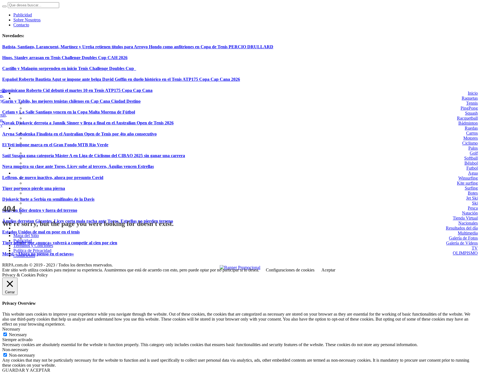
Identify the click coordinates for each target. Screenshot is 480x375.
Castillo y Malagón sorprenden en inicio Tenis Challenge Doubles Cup (69, 68)
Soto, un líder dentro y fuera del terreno (39, 210)
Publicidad (22, 240)
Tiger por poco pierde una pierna (33, 188)
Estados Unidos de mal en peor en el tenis (41, 232)
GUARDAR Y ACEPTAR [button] (26, 370)
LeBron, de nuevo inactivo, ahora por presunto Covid (52, 177)
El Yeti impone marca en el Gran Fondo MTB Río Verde (55, 144)
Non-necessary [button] (15, 349)
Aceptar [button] (328, 270)
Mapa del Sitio (26, 235)
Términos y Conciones (33, 245)
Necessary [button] (11, 329)
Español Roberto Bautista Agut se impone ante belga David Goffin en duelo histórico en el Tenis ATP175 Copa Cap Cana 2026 (121, 79)
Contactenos (24, 255)
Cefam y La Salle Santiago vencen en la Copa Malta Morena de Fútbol (68, 112)
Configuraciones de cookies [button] (290, 270)
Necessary (18, 334)
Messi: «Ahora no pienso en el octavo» (38, 253)
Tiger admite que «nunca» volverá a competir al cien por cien (59, 242)
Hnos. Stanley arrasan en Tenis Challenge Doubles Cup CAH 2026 (65, 57)
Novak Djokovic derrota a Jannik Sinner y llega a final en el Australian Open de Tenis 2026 (88, 122)
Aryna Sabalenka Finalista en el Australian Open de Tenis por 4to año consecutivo (79, 134)
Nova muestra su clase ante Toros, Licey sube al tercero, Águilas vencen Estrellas (78, 166)
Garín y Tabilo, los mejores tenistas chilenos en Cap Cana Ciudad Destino (71, 101)
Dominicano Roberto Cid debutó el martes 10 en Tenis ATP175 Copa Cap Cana (77, 90)
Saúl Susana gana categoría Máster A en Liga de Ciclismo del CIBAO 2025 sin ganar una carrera (93, 155)
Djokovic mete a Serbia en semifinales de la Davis (48, 199)
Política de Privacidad (32, 250)
